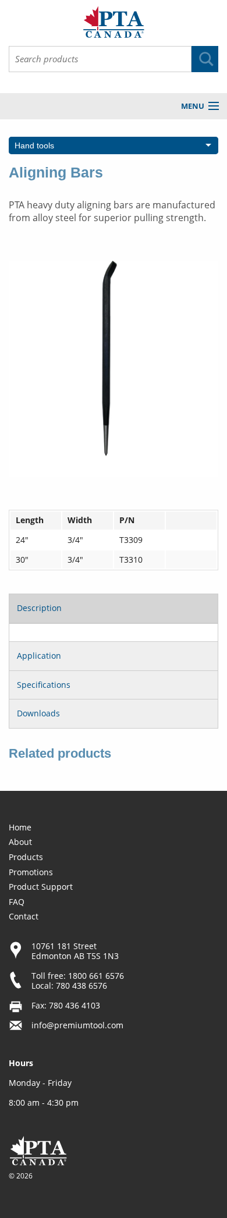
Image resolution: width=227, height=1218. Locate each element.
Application (39, 655)
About (20, 841)
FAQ (16, 901)
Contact (23, 916)
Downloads (38, 713)
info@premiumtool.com (77, 1025)
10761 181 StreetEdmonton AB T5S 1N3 (75, 950)
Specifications (43, 684)
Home (20, 827)
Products (26, 856)
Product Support (41, 886)
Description (39, 607)
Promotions (31, 872)
